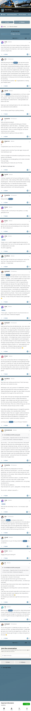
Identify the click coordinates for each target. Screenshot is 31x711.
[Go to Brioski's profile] (2, 221)
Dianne (6, 207)
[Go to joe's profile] (2, 563)
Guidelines (3, 705)
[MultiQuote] (2, 54)
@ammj (15, 62)
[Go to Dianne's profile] (2, 208)
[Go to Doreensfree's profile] (2, 119)
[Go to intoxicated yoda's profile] (2, 431)
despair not (7, 141)
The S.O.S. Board (13, 26)
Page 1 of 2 (15, 38)
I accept (27, 704)
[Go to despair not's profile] (2, 142)
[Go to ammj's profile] (2, 26)
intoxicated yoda (8, 430)
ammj (5, 41)
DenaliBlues (7, 256)
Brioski (6, 220)
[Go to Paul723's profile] (2, 175)
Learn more (2, 10)
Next (26, 38)
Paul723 (6, 174)
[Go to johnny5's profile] (2, 91)
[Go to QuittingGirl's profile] (2, 272)
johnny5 (6, 90)
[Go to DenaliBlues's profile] (2, 256)
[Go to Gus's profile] (2, 607)
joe (5, 562)
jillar (5, 59)
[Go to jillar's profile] (2, 60)
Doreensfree (7, 118)
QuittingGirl (7, 271)
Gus (5, 606)
